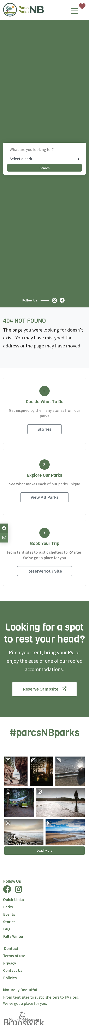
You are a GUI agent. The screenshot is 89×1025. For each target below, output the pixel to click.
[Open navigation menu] (74, 12)
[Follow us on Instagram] (55, 300)
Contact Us (12, 970)
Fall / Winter (13, 936)
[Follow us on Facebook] (63, 300)
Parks (8, 906)
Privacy (9, 963)
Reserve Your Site (44, 571)
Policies (10, 977)
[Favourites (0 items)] (82, 6)
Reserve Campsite (40, 689)
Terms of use (14, 955)
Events (9, 914)
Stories (44, 429)
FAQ (6, 928)
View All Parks (45, 497)
